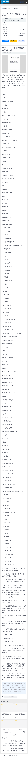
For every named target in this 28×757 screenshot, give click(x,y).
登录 (22, 2)
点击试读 (22, 40)
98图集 (13, 755)
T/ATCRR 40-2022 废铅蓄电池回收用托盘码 (12, 741)
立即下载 (6, 40)
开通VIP (14, 40)
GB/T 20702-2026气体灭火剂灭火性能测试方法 (13, 743)
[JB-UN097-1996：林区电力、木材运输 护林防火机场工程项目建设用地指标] (20, 707)
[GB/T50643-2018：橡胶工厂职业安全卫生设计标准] (7, 707)
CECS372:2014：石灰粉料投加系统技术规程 (20, 731)
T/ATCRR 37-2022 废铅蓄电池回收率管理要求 (13, 750)
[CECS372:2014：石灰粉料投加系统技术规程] (20, 724)
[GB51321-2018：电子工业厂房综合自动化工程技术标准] (7, 724)
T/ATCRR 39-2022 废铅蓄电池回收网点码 (12, 745)
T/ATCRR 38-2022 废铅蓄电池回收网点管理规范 (13, 748)
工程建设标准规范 (8, 19)
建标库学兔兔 (15, 20)
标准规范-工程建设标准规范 (10, 696)
